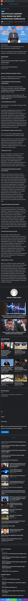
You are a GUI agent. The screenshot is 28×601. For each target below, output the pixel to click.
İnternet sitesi (4, 421)
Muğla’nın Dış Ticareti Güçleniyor (17, 475)
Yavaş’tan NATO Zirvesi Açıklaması (9, 67)
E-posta (3, 416)
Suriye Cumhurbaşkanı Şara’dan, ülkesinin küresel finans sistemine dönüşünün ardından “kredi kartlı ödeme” (13, 492)
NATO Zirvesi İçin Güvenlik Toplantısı (7, 383)
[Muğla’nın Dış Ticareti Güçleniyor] (5, 477)
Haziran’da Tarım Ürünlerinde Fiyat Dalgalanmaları (13, 442)
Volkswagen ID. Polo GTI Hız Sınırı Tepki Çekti (12, 487)
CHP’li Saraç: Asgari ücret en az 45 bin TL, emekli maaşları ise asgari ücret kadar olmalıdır (7, 369)
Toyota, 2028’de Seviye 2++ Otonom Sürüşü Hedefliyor (16, 470)
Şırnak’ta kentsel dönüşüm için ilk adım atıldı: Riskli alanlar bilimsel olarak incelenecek (6, 353)
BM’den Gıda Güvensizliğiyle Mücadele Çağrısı (12, 535)
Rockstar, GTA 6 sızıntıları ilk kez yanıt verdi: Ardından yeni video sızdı (11, 539)
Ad (2, 411)
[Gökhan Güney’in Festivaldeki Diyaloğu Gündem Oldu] (5, 531)
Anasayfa (4, 8)
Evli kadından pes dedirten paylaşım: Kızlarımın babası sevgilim (21, 368)
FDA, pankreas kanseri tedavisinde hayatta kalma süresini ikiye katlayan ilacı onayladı (13, 521)
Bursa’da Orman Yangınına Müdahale (19, 383)
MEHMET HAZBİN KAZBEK (8, 21)
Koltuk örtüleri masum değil (8, 526)
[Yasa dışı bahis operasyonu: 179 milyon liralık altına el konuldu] (21, 345)
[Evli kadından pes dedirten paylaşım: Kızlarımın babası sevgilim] (21, 362)
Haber (8, 8)
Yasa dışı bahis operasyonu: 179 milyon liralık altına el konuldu (20, 352)
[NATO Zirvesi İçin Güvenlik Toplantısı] (7, 378)
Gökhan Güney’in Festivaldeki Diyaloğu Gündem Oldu (17, 530)
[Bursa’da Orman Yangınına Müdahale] (21, 378)
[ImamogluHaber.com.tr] (14, 4)
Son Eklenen (14, 437)
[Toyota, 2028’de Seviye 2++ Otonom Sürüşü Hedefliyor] (5, 471)
